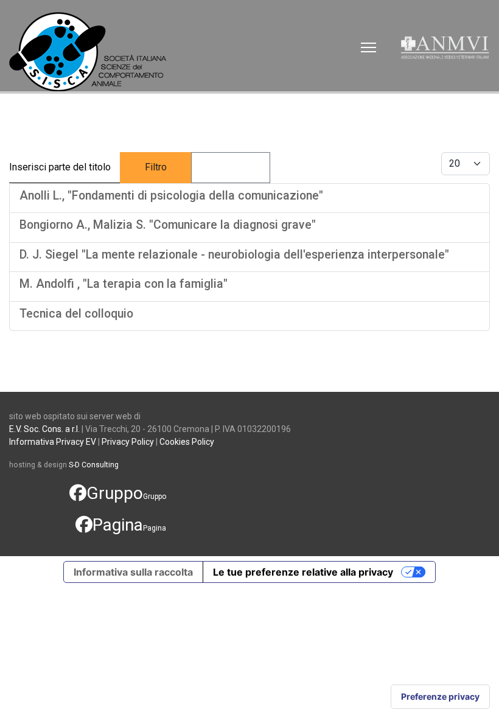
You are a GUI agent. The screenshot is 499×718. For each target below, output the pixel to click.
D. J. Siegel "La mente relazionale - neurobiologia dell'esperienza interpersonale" (234, 255)
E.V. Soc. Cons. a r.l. (44, 429)
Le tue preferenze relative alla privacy (303, 572)
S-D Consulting (94, 465)
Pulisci (230, 167)
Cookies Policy (186, 442)
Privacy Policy (128, 442)
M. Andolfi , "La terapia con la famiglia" (123, 284)
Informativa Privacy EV (52, 442)
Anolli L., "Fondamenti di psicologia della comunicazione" (171, 196)
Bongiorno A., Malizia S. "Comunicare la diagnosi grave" (167, 225)
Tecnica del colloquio (76, 314)
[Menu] (368, 47)
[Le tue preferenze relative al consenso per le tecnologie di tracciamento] (440, 696)
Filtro (156, 167)
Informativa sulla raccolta (133, 572)
